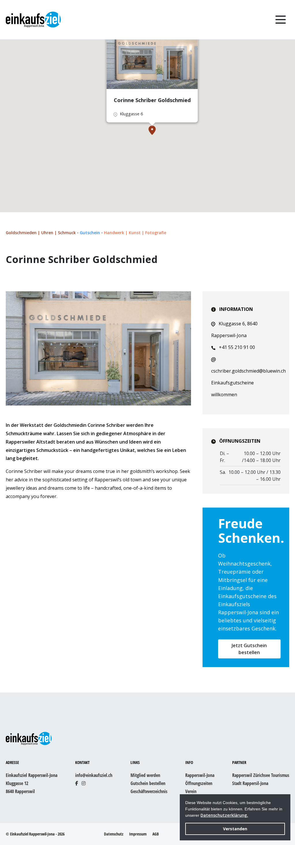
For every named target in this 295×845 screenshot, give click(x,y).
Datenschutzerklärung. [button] (224, 815)
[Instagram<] (84, 783)
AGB (155, 834)
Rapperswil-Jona (199, 775)
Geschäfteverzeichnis (149, 791)
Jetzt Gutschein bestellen (249, 649)
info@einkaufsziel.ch (93, 775)
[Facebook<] (76, 783)
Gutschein (90, 232)
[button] (152, 130)
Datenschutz (113, 834)
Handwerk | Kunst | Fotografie (135, 232)
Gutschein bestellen (148, 783)
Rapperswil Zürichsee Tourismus (260, 775)
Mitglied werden (145, 775)
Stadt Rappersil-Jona (250, 783)
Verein (190, 791)
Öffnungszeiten (198, 783)
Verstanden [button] (235, 828)
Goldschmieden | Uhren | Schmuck (41, 232)
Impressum (138, 834)
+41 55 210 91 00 (237, 347)
